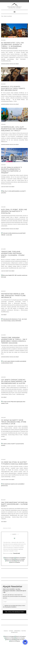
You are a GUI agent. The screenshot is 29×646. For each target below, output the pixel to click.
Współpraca (17, 630)
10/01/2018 (3, 417)
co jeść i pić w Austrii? (5, 186)
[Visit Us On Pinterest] (14, 562)
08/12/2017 (3, 499)
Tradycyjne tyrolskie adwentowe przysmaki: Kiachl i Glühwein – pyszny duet (13, 254)
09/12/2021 (3, 40)
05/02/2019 (3, 291)
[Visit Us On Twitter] (9, 559)
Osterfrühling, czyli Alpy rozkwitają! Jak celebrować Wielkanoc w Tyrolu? (14, 128)
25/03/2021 (3, 124)
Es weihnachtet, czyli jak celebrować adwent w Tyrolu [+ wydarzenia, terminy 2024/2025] (12, 45)
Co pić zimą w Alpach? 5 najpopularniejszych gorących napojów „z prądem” (11, 170)
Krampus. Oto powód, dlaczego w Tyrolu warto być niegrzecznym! (13, 88)
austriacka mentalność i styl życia (7, 63)
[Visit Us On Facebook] (20, 557)
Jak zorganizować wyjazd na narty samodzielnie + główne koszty (14, 504)
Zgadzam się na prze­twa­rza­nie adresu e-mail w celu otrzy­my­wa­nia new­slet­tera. (14, 606)
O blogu (6, 630)
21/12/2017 (3, 459)
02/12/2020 (3, 248)
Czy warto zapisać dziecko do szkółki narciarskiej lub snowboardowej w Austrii (13, 381)
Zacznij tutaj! (16, 553)
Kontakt (11, 630)
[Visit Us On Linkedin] (10, 560)
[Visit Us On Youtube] (19, 559)
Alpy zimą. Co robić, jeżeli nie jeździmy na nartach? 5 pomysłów (14, 211)
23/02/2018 (3, 377)
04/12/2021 (3, 83)
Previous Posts (7, 528)
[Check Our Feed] (19, 560)
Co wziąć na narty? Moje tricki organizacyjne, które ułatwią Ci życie (13, 422)
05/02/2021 (3, 164)
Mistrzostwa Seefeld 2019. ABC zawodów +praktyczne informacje (13, 295)
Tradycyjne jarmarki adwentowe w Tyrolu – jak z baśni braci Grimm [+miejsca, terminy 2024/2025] (14, 340)
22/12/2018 (3, 334)
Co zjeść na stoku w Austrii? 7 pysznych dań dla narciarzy (14, 463)
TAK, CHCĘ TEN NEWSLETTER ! (14, 612)
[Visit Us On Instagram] (9, 557)
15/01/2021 (3, 206)
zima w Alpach (16, 63)
